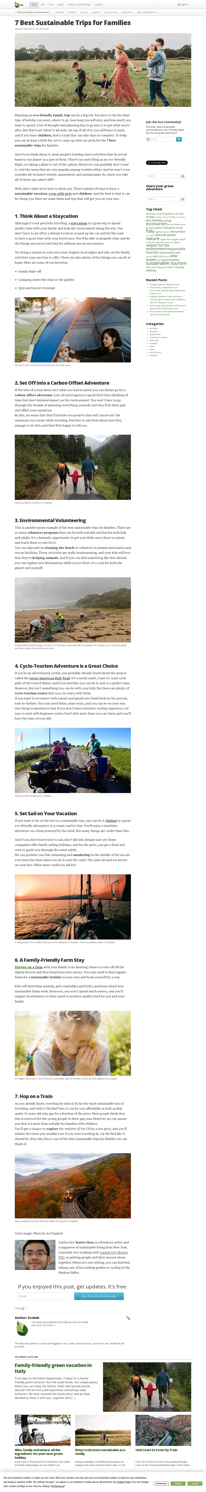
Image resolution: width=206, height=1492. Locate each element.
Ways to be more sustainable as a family (100, 1452)
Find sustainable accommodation (33, 12)
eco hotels (154, 220)
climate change (161, 217)
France (182, 224)
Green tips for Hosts (158, 337)
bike (172, 213)
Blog (34, 4)
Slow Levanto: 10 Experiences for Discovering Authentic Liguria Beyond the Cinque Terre (167, 290)
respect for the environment (157, 247)
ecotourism (156, 223)
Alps (148, 213)
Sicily (160, 256)
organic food (178, 239)
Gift (42, 4)
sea (155, 256)
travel (153, 267)
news (152, 346)
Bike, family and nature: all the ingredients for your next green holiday (39, 1454)
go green (96, 12)
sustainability (170, 260)
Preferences (161, 1484)
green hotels (127, 12)
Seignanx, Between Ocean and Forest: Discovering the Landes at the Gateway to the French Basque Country (167, 299)
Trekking (160, 267)
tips (148, 267)
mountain (178, 231)
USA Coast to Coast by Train (156, 1450)
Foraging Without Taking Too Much (165, 284)
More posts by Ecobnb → (43, 1325)
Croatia (171, 217)
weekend (60, 12)
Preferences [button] (57, 1486)
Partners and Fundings (79, 4)
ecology (167, 220)
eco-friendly (180, 217)
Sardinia (149, 256)
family (71, 1343)
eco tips (63, 1343)
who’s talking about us (147, 12)
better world (156, 213)
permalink (19, 1346)
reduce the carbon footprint (167, 242)
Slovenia (166, 256)
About (60, 4)
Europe (171, 224)
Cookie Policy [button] (124, 1482)
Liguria (158, 231)
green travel (98, 1343)
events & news (111, 12)
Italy (150, 231)
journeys (72, 12)
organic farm (166, 239)
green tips (161, 227)
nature (152, 238)
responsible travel (169, 252)
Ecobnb (45, 28)
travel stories (155, 352)
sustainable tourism (166, 263)
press (152, 349)
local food (166, 232)
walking (151, 270)
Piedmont (150, 242)
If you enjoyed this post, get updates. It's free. (72, 1286)
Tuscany (179, 267)
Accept (195, 1484)
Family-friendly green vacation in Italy (53, 1368)
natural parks (165, 235)
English (183, 4)
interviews (154, 340)
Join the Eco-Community (99, 1296)
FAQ (51, 4)
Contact (98, 4)
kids (107, 1343)
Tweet (18, 1308)
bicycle (166, 213)
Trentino (168, 267)
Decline (178, 1484)
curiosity (84, 12)
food (176, 224)
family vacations (83, 1343)
